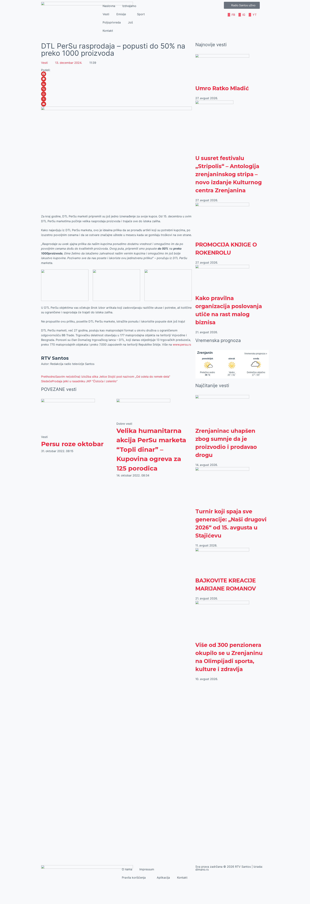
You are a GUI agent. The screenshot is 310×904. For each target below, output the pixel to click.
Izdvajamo (129, 6)
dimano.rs (202, 869)
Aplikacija (163, 877)
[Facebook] (116, 73)
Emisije (121, 14)
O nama (127, 869)
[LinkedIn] (116, 83)
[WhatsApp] (116, 94)
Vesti (106, 14)
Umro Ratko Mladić (222, 88)
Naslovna (109, 6)
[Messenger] (116, 78)
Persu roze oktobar (72, 444)
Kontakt (108, 30)
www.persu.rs (182, 344)
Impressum (146, 869)
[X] (116, 99)
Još (130, 22)
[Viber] (116, 88)
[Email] (116, 104)
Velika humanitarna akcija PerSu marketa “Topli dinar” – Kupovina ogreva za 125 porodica (151, 449)
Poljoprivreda (112, 22)
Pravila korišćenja (134, 877)
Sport (141, 14)
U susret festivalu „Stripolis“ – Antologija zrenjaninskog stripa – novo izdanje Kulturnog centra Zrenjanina (228, 174)
